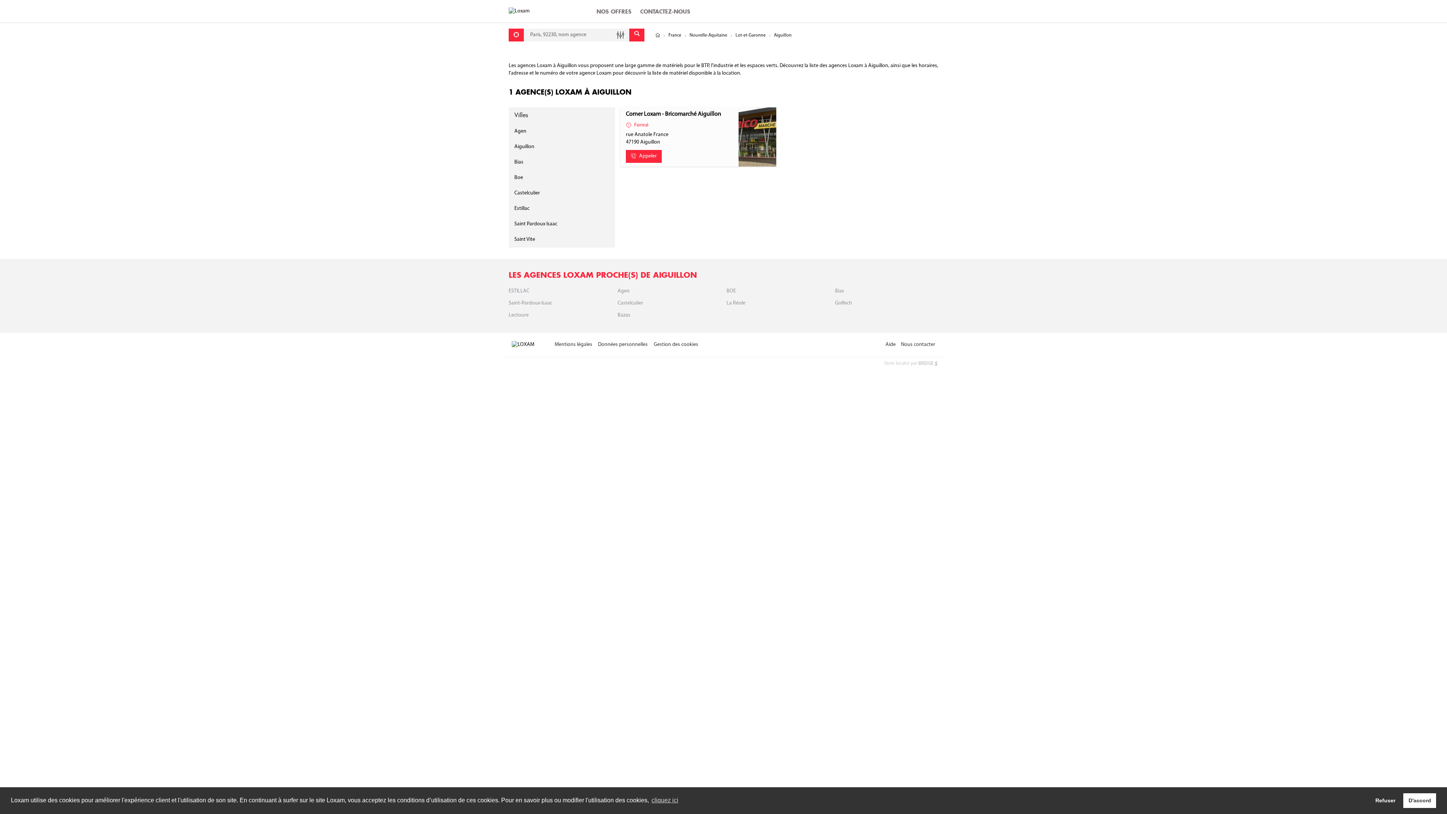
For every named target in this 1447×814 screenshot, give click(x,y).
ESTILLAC (519, 291)
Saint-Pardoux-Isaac (530, 303)
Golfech (843, 303)
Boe (518, 178)
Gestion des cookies (676, 344)
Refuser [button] (1385, 800)
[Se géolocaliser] (516, 35)
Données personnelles (623, 344)
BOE (731, 291)
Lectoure (519, 315)
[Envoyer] (636, 35)
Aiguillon (524, 147)
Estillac (521, 208)
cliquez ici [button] (665, 800)
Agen (520, 131)
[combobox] (576, 35)
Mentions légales (573, 344)
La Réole (736, 303)
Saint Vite (524, 239)
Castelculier (527, 193)
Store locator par (908, 363)
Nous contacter (918, 344)
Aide (891, 344)
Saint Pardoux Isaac (535, 224)
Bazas (624, 315)
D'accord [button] (1420, 800)
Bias (518, 162)
